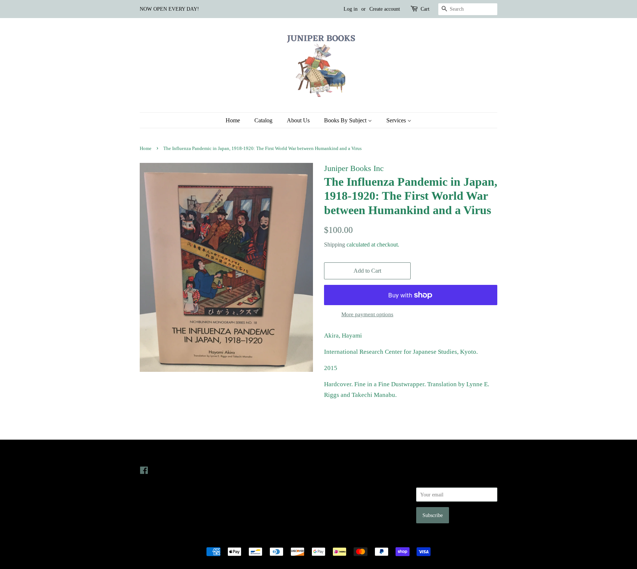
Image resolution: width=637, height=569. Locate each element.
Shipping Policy (341, 511)
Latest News (247, 455)
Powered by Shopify (359, 539)
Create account (384, 9)
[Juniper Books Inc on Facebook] (144, 472)
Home (233, 120)
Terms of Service (342, 501)
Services (396, 120)
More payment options (367, 314)
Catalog (263, 120)
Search (331, 470)
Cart (425, 9)
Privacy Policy (339, 481)
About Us (298, 120)
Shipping (334, 244)
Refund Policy (339, 491)
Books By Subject (346, 120)
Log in (351, 9)
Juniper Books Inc (316, 539)
